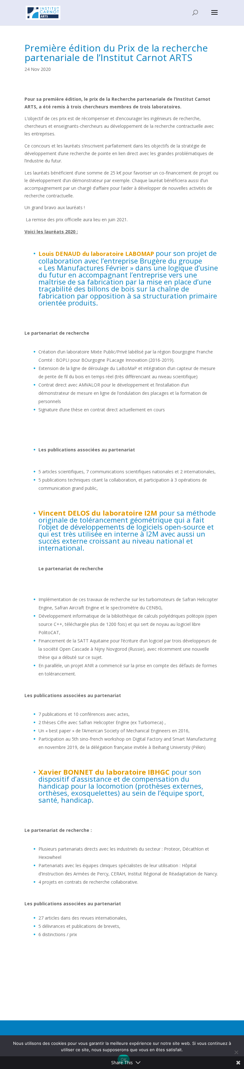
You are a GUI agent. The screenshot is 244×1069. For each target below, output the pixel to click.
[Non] (236, 1052)
